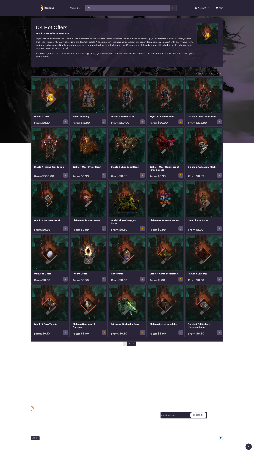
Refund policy (218, 442)
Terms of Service (135, 417)
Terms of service (205, 442)
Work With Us (134, 410)
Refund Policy (134, 421)
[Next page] (133, 344)
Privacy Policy (134, 413)
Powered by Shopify (51, 442)
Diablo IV (100, 417)
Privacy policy (192, 442)
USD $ (34, 438)
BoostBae (40, 442)
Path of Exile (101, 424)
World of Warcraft (104, 410)
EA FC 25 (100, 421)
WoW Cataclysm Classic (106, 413)
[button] (173, 8)
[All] (90, 8)
